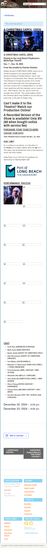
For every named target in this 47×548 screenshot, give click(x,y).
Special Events (29, 491)
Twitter (31, 523)
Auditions (7, 523)
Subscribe (27, 507)
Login (6, 539)
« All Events (9, 15)
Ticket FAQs (28, 514)
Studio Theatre (29, 488)
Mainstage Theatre (30, 485)
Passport (27, 511)
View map (7, 490)
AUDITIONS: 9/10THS (12, 451)
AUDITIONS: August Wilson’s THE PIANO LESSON (34, 453)
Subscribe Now (31, 533)
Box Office (27, 504)
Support (7, 526)
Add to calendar (16, 435)
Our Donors (8, 530)
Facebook (26, 523)
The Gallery (28, 495)
